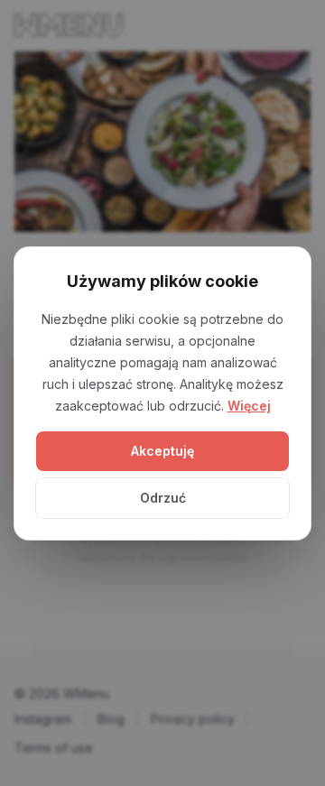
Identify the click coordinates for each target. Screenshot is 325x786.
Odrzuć (163, 497)
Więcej (249, 405)
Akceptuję (162, 450)
